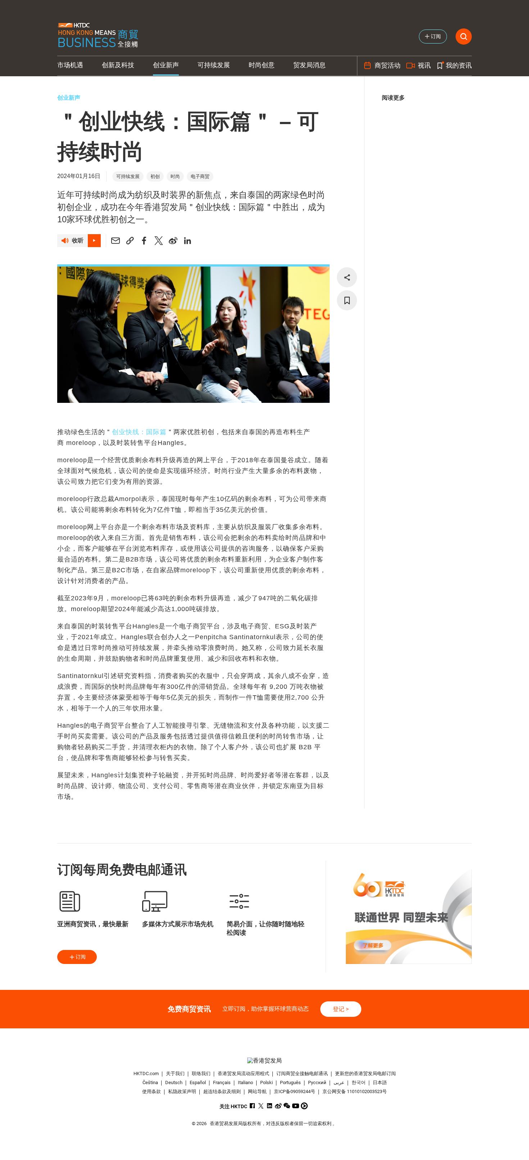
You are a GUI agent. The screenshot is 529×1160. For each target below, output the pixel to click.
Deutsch (173, 1082)
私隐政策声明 (182, 1091)
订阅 (81, 957)
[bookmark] (347, 300)
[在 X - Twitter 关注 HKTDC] (261, 1105)
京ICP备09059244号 (294, 1091)
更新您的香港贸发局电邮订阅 (365, 1073)
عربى (339, 1082)
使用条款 (151, 1091)
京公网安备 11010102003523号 (354, 1091)
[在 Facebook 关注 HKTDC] (252, 1105)
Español (198, 1082)
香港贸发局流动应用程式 (243, 1073)
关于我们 (175, 1073)
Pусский (317, 1082)
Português (290, 1082)
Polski (266, 1082)
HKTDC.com (146, 1073)
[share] (347, 277)
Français (222, 1082)
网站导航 (257, 1091)
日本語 (380, 1082)
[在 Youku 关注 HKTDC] (304, 1105)
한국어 (359, 1082)
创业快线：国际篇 (139, 432)
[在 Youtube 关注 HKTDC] (295, 1105)
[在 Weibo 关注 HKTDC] (278, 1105)
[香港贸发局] (264, 1060)
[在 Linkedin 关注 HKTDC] (269, 1105)
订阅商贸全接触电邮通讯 (302, 1073)
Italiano (245, 1082)
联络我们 (201, 1073)
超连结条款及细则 (222, 1091)
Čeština (150, 1082)
